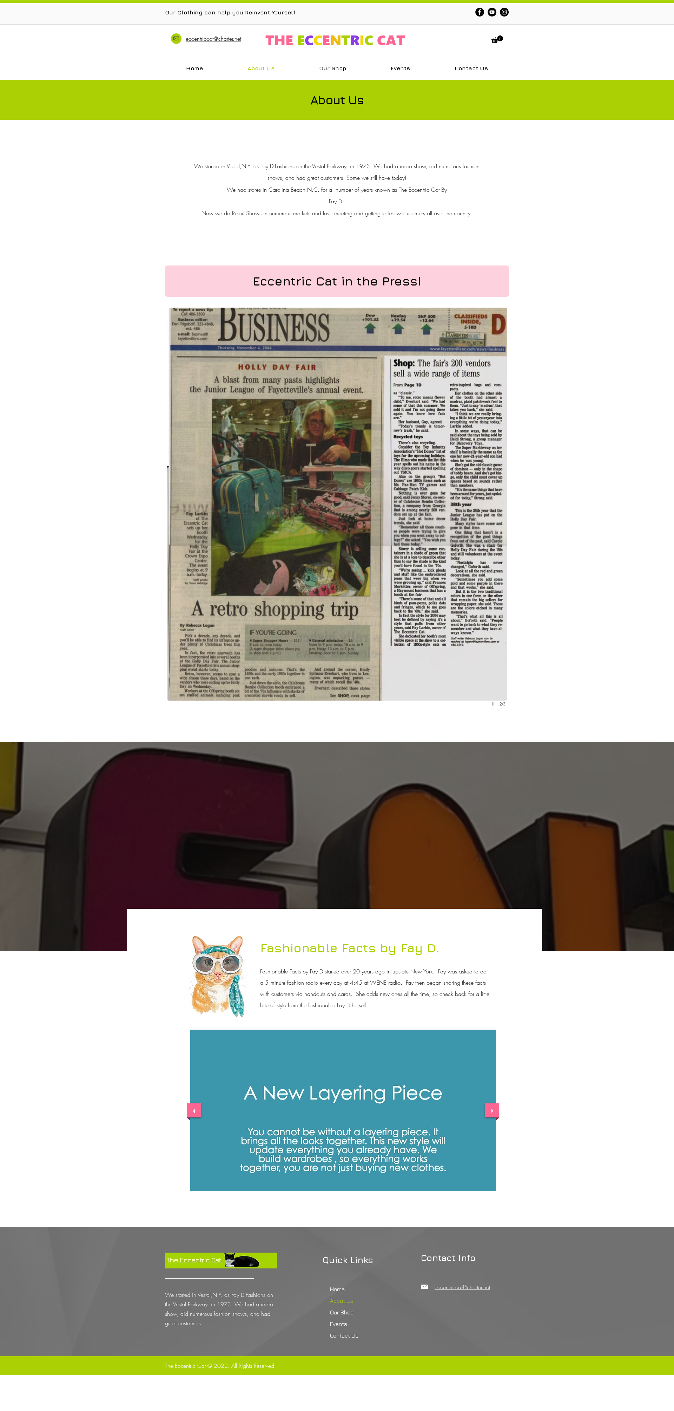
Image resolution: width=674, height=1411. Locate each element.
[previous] (194, 1110)
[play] (494, 704)
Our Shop (341, 1312)
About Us (341, 1301)
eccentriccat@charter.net (213, 38)
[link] (497, 39)
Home (337, 1289)
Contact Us (344, 1335)
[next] (492, 1110)
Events (338, 1324)
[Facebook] (479, 12)
